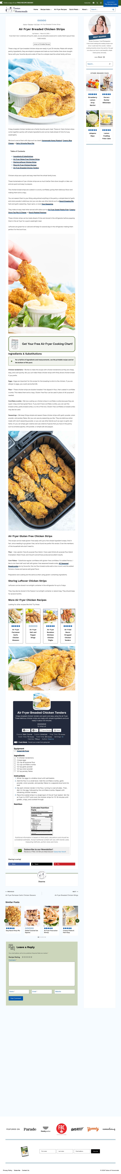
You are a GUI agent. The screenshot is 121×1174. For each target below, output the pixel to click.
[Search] (109, 64)
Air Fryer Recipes (60, 9)
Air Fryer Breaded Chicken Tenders (26, 168)
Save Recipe (46, 730)
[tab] (38, 937)
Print (27, 730)
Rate (58, 730)
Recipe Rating (14, 957)
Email (34, 991)
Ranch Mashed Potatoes (37, 212)
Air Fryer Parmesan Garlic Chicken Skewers (16, 635)
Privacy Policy (7, 1170)
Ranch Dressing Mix (66, 201)
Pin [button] (35, 730)
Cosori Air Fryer (23, 751)
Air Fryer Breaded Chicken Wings (66, 893)
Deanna (36, 33)
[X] (97, 2)
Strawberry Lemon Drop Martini (92, 101)
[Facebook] (93, 2)
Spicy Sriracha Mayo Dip (25, 143)
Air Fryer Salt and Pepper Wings (33, 633)
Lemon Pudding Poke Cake (106, 135)
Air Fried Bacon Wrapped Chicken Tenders (67, 635)
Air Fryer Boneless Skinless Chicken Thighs (50, 635)
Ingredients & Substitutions (23, 156)
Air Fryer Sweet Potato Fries (58, 210)
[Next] (77, 921)
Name (12, 991)
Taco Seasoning (47, 204)
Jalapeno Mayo (92, 134)
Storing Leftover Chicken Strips (24, 162)
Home (36, 9)
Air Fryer (36, 24)
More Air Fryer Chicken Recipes (24, 165)
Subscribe (87, 3)
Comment (13, 960)
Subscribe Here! (59, 852)
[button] (38, 20)
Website (58, 991)
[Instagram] (100, 2)
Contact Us (25, 1170)
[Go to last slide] (6, 921)
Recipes (30, 24)
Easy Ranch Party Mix (13, 930)
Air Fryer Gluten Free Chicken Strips (26, 159)
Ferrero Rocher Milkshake (107, 100)
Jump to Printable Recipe (42, 44)
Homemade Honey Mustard (52, 140)
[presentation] (15, 616)
